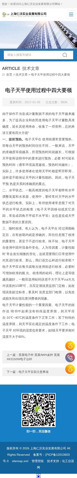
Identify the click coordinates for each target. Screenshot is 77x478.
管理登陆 (38, 461)
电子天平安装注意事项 (34, 372)
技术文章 (22, 74)
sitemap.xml (20, 461)
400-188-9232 (70, 357)
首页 (9, 74)
